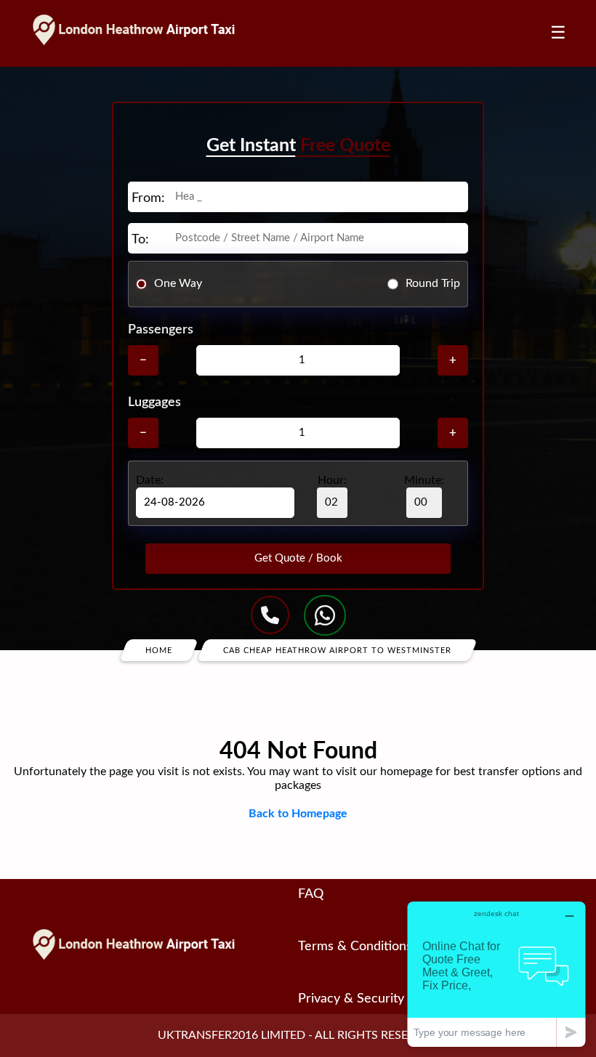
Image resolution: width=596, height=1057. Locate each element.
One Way (178, 283)
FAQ (310, 894)
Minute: (424, 480)
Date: (150, 480)
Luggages (154, 402)
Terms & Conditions (355, 946)
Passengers (160, 329)
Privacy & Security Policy (370, 998)
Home (158, 650)
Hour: (332, 480)
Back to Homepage (298, 813)
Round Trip (433, 283)
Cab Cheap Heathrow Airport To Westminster (337, 650)
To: (140, 239)
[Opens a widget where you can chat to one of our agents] (496, 974)
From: (148, 198)
